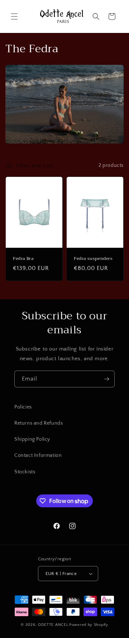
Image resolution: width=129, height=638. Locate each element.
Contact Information (38, 455)
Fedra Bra (23, 258)
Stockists (24, 472)
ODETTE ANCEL (53, 625)
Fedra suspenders (93, 258)
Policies (23, 407)
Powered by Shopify (88, 625)
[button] (14, 16)
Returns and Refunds (38, 423)
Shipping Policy (32, 439)
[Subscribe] (106, 379)
